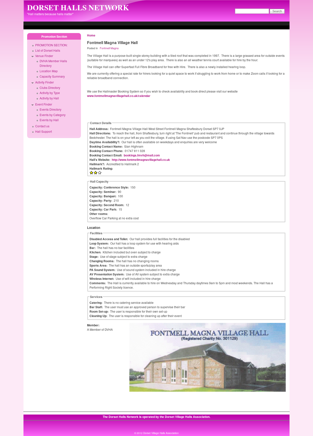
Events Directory (50, 109)
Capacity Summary (52, 76)
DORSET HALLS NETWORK (78, 7)
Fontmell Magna (109, 48)
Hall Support (43, 131)
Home (91, 35)
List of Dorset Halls (47, 50)
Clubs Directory (50, 87)
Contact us (42, 126)
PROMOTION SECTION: (51, 45)
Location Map (49, 71)
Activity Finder (44, 82)
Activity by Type (50, 93)
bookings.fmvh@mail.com (142, 155)
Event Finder (43, 104)
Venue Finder (44, 56)
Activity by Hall (49, 98)
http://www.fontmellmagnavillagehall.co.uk (141, 159)
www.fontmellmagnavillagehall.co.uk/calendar (118, 96)
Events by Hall (49, 120)
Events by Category (53, 115)
